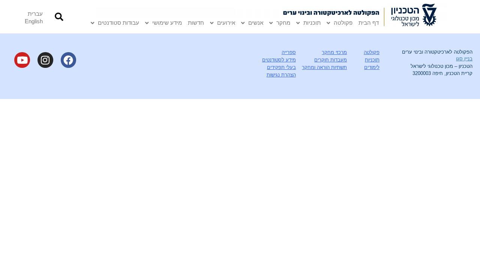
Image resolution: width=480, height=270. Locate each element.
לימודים (372, 67)
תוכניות (312, 23)
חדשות (196, 23)
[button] (59, 16)
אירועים (226, 23)
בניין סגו (464, 59)
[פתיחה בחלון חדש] (415, 17)
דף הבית (368, 23)
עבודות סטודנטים (118, 23)
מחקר (283, 23)
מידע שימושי (167, 23)
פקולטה (343, 23)
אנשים (255, 23)
